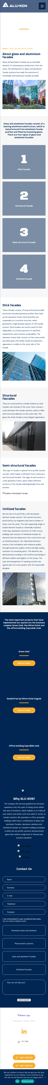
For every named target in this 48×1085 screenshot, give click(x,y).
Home (5, 48)
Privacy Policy (29, 1020)
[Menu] (42, 6)
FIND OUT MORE (24, 663)
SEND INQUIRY (24, 1000)
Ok (17, 1081)
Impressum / (18, 1020)
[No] (45, 1077)
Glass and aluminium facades (24, 956)
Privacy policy (27, 1081)
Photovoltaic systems (24, 943)
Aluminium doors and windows (24, 930)
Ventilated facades (24, 969)
